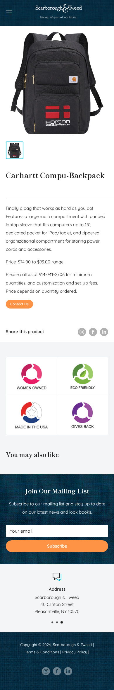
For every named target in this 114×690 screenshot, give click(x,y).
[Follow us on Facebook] (57, 671)
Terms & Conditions (42, 652)
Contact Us (19, 304)
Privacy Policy (74, 652)
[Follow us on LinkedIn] (68, 671)
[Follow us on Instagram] (46, 671)
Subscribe (57, 546)
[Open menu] (9, 13)
